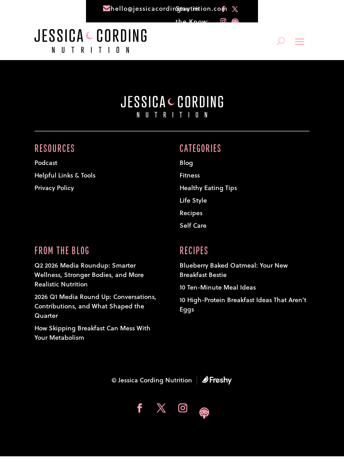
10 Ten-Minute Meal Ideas (218, 287)
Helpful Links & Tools (64, 175)
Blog (186, 162)
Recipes (191, 212)
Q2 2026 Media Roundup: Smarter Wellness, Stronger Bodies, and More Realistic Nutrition (89, 275)
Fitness (190, 175)
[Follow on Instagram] (223, 21)
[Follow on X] (235, 9)
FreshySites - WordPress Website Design (217, 380)
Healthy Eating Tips (208, 187)
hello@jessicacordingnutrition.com (169, 8)
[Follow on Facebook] (223, 9)
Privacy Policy (54, 187)
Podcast (45, 162)
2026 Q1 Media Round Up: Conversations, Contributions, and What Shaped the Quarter (95, 306)
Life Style (193, 200)
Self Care (193, 225)
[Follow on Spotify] (235, 21)
